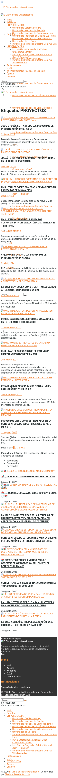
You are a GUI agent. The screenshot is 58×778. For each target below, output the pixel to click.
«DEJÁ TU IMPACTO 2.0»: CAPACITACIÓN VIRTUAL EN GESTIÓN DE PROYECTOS (28, 159)
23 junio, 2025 (8, 134)
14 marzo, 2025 (8, 231)
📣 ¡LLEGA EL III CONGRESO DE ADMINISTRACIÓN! (28, 476)
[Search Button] (25, 295)
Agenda (10, 73)
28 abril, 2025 (7, 196)
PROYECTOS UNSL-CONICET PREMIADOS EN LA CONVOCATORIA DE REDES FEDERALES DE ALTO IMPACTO (26, 424)
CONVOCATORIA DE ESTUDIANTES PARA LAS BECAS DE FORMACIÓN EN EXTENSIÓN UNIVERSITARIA (29, 539)
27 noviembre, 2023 (11, 327)
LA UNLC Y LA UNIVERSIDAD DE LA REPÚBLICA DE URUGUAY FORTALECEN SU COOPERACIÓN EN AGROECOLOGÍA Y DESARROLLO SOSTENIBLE (27, 518)
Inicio (9, 19)
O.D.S (9, 243)
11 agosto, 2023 (9, 432)
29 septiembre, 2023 (11, 394)
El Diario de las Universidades (24, 692)
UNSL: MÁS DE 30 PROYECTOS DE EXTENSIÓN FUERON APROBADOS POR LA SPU (25, 353)
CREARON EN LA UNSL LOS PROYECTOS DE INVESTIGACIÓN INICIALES (23, 256)
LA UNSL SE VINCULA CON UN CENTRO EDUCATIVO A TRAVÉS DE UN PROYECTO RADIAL (28, 288)
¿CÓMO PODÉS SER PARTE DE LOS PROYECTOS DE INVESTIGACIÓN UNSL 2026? (27, 127)
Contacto (11, 76)
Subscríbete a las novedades (15, 687)
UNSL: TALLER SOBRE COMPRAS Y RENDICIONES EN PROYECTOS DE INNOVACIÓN (28, 189)
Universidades (14, 676)
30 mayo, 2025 (8, 166)
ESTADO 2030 (14, 70)
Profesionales (14, 65)
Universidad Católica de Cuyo (26, 27)
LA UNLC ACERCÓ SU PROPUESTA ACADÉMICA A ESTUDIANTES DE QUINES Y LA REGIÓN (27, 623)
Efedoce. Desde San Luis (17, 695)
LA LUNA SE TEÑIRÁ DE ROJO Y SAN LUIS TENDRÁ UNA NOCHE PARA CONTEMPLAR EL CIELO (27, 604)
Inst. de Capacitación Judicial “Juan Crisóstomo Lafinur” (29, 50)
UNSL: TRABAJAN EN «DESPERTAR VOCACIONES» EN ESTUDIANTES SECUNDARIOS (27, 320)
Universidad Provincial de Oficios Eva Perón (34, 95)
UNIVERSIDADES (15, 25)
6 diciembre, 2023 (10, 295)
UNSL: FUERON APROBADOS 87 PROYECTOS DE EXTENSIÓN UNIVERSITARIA (26, 387)
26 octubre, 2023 (9, 359)
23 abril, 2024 (7, 263)
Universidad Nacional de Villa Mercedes (32, 38)
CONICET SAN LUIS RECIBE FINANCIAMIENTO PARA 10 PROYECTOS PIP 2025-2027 (28, 584)
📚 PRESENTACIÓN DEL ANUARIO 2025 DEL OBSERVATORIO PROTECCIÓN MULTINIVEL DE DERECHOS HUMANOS (25, 563)
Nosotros (11, 34)
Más (3, 654)
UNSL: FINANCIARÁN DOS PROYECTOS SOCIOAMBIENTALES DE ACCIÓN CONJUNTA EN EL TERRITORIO (28, 222)
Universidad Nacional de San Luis (28, 71)
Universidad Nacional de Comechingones (32, 83)
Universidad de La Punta (24, 41)
